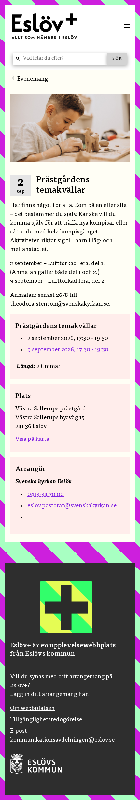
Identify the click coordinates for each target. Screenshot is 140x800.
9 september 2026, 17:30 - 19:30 (67, 350)
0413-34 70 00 (45, 495)
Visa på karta (32, 439)
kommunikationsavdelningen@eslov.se (62, 740)
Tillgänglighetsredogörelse (46, 720)
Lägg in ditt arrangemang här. (49, 694)
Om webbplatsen (32, 709)
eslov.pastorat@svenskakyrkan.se (72, 506)
